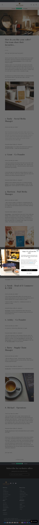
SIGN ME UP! (29, 270)
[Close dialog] (37, 251)
